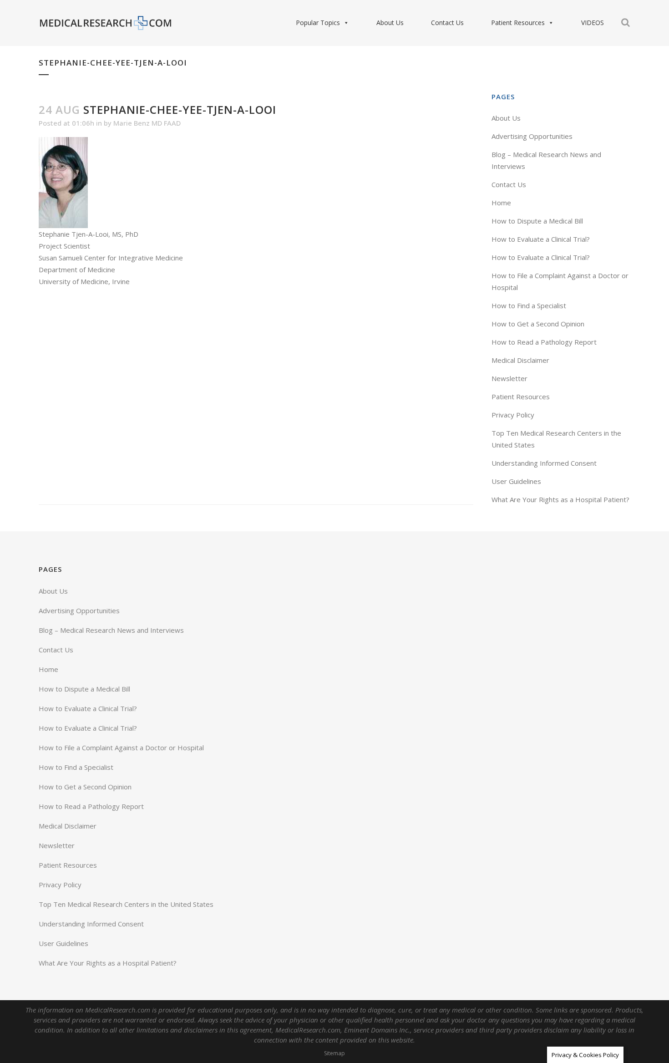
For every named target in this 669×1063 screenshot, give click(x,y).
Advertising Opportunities (532, 136)
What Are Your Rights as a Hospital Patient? (560, 499)
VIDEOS (592, 22)
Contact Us (447, 22)
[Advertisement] (256, 395)
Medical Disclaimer (520, 360)
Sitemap (334, 1053)
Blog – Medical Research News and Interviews (111, 630)
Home (501, 202)
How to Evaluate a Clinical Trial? (541, 239)
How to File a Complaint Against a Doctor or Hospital (121, 747)
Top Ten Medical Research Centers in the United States (126, 904)
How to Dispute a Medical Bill (537, 220)
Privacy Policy (513, 414)
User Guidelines (516, 481)
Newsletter (509, 378)
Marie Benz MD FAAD (147, 122)
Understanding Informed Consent (544, 463)
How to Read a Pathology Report (544, 341)
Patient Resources (518, 22)
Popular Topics (318, 22)
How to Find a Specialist (529, 305)
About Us (390, 22)
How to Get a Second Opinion (538, 323)
